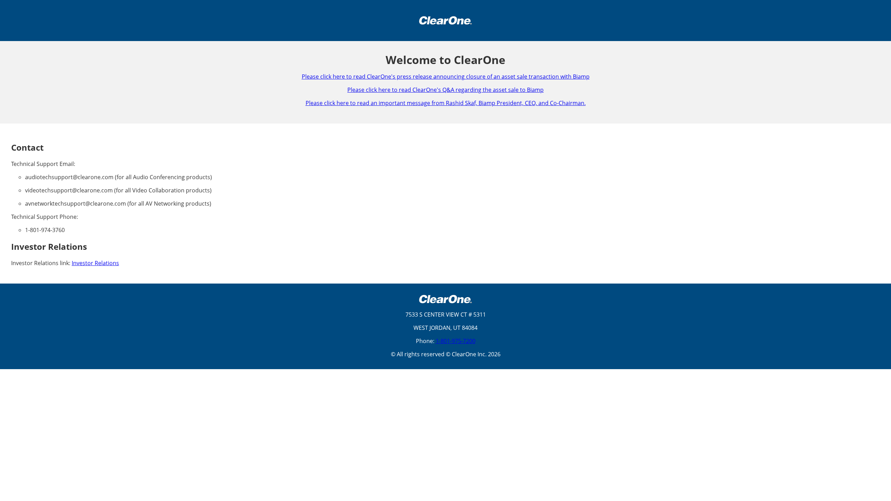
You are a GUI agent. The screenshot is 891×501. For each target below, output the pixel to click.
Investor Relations (95, 263)
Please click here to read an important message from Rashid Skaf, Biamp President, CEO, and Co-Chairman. (446, 103)
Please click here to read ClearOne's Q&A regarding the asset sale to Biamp (445, 90)
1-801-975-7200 (455, 341)
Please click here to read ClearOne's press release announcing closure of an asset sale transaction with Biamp (446, 76)
